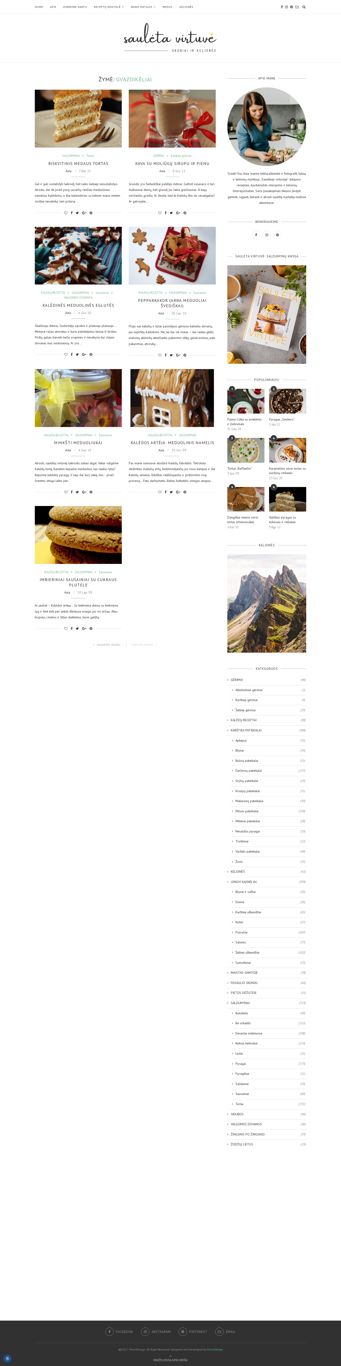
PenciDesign (215, 1349)
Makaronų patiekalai (270, 801)
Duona (270, 902)
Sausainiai (102, 293)
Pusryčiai (270, 932)
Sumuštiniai (270, 963)
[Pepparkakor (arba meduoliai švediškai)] (172, 256)
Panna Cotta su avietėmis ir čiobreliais (244, 421)
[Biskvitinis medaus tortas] (78, 119)
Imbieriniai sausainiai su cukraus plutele (78, 582)
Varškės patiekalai (270, 851)
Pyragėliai (270, 1074)
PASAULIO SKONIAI (268, 983)
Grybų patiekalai (270, 781)
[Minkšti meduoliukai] (78, 398)
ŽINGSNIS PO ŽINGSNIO (268, 1134)
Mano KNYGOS (141, 7)
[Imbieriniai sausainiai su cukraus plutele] (78, 535)
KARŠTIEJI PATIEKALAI (268, 730)
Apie (53, 7)
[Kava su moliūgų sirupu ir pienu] (172, 119)
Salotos (270, 942)
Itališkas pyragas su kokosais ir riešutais (282, 519)
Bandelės (270, 1013)
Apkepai (270, 740)
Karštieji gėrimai (181, 156)
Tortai (90, 156)
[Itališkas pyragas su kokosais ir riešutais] (287, 499)
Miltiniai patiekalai (270, 821)
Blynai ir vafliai (270, 892)
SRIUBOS (268, 1114)
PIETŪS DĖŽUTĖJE (268, 993)
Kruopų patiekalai (270, 791)
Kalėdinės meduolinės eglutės (78, 305)
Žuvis (270, 862)
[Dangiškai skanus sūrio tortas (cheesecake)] (245, 499)
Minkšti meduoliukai (78, 442)
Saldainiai (270, 1084)
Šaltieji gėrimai (270, 710)
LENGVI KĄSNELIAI (268, 882)
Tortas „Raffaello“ (239, 468)
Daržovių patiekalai (270, 770)
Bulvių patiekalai (270, 761)
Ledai (270, 1053)
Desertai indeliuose (270, 1033)
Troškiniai (270, 841)
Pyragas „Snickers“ (282, 419)
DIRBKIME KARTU (75, 7)
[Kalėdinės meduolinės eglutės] (78, 256)
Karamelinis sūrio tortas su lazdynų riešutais (287, 470)
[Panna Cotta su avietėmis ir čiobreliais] (245, 401)
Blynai (270, 750)
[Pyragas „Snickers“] (287, 401)
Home (39, 7)
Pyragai (270, 1064)
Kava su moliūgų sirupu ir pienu (172, 163)
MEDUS (168, 7)
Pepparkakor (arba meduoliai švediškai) (172, 303)
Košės (270, 922)
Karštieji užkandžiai (270, 912)
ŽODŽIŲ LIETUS (268, 1144)
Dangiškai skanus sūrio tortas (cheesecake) (242, 519)
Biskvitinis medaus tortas (78, 163)
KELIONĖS (186, 7)
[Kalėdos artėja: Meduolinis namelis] (172, 398)
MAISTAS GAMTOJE (268, 973)
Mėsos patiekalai (270, 811)
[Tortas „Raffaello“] (245, 450)
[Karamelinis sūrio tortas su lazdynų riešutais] (287, 450)
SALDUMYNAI (71, 156)
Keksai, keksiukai (270, 1043)
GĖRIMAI (158, 156)
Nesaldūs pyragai (270, 831)
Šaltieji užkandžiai (270, 952)
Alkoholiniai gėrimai (270, 690)
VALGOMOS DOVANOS (78, 298)
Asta (68, 171)
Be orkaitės (270, 1023)
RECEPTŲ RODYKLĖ (107, 7)
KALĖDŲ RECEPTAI (53, 293)
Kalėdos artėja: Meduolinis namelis (172, 442)
